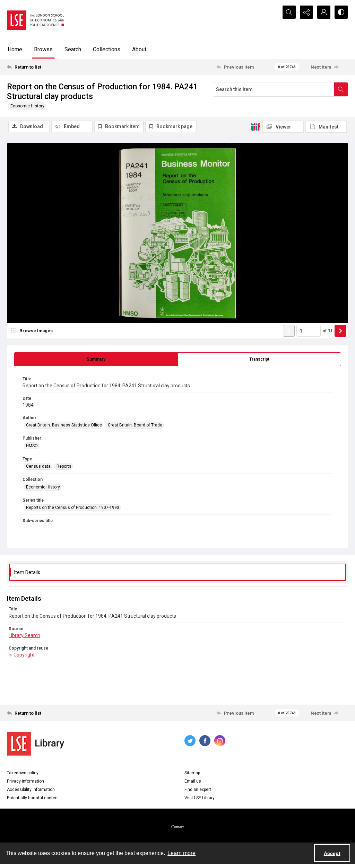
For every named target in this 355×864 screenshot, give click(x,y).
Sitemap (192, 772)
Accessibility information (31, 789)
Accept (332, 853)
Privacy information (25, 781)
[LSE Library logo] (35, 744)
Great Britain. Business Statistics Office (64, 425)
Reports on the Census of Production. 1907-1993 (72, 507)
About (139, 49)
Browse (43, 49)
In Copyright (22, 655)
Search (72, 49)
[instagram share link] (219, 740)
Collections (106, 49)
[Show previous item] (289, 331)
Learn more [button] (181, 853)
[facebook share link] (204, 740)
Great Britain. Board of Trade (135, 425)
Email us (192, 781)
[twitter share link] (190, 740)
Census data (38, 466)
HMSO (32, 445)
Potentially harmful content (33, 797)
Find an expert (197, 789)
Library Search (24, 635)
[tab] (96, 359)
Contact (177, 827)
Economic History (27, 106)
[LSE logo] (35, 20)
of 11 (327, 330)
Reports (64, 466)
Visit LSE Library (199, 797)
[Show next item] (340, 331)
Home (15, 49)
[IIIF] (255, 126)
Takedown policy (22, 772)
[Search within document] (341, 89)
